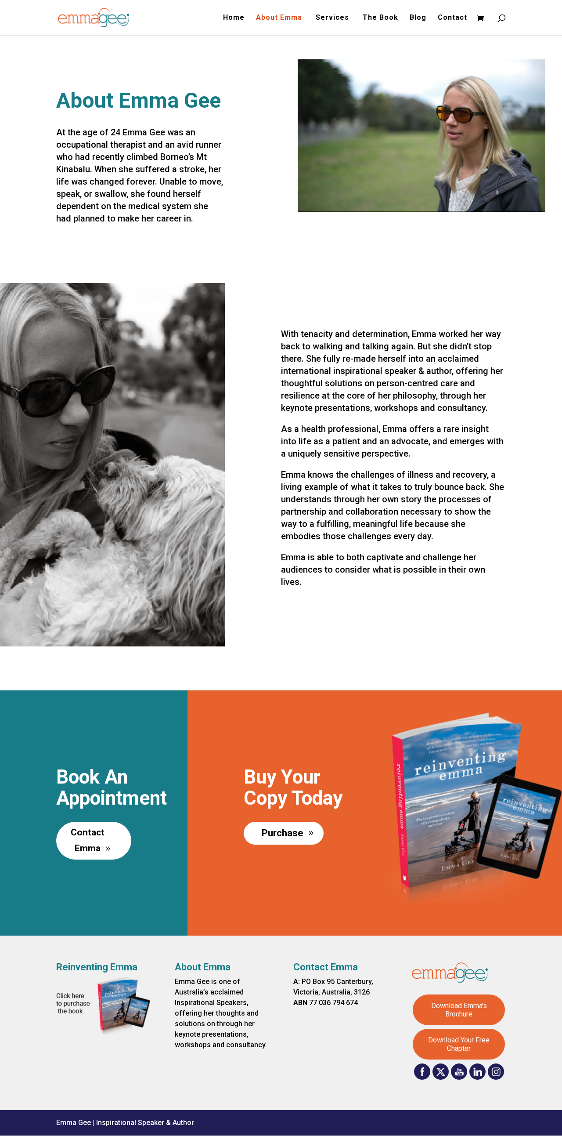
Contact (452, 18)
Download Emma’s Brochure (459, 1010)
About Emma (280, 18)
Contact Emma (87, 840)
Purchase (282, 833)
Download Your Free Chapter (459, 1044)
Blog (418, 18)
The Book (380, 18)
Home (234, 18)
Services (333, 18)
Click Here (421, 271)
